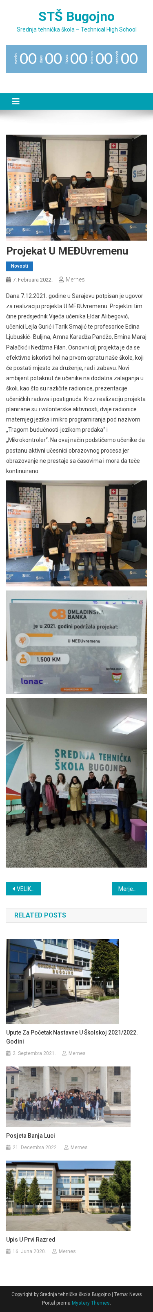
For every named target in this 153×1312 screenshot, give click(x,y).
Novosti (19, 266)
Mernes (75, 279)
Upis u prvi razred (30, 1239)
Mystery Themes (91, 1303)
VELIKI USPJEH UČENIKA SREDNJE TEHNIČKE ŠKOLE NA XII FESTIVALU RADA (29, 889)
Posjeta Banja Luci (30, 1135)
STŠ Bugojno (76, 16)
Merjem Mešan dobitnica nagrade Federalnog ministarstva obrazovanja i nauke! (132, 889)
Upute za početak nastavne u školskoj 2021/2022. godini (72, 1037)
